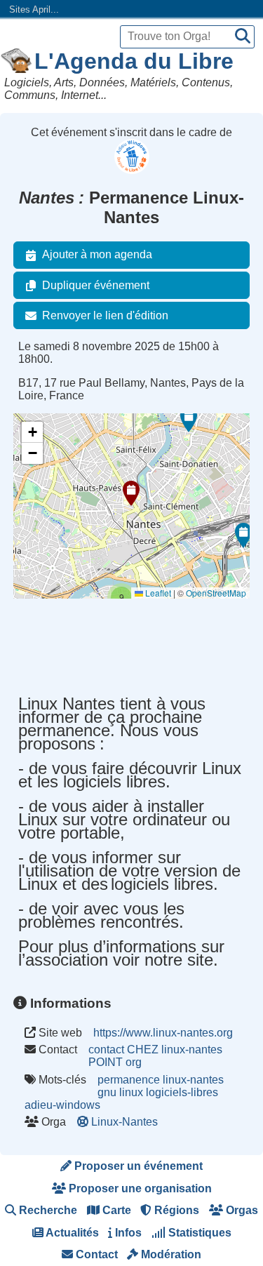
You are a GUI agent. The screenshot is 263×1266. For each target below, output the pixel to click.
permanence (128, 1080)
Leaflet (157, 593)
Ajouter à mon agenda (97, 254)
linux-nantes (193, 1080)
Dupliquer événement (95, 285)
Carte (115, 1210)
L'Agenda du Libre (134, 61)
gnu (106, 1092)
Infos (127, 1233)
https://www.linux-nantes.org (163, 1033)
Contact (95, 1254)
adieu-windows (62, 1105)
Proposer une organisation (139, 1188)
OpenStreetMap (216, 593)
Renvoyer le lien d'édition (105, 315)
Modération (169, 1254)
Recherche (46, 1210)
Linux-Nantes (124, 1122)
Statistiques (198, 1233)
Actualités (71, 1233)
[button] (131, 493)
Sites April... (34, 9)
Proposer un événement (137, 1166)
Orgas (240, 1210)
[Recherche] (242, 37)
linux (131, 1092)
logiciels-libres (182, 1092)
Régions (175, 1210)
